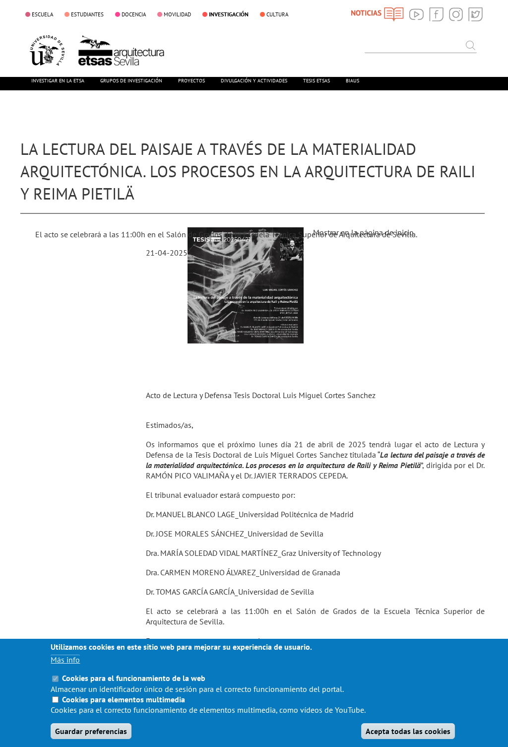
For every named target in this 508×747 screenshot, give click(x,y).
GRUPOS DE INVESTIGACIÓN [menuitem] (131, 80)
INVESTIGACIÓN (229, 14)
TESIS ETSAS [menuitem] (316, 80)
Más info (65, 660)
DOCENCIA (134, 14)
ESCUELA (42, 14)
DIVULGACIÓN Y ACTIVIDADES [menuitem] (254, 80)
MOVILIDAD (177, 14)
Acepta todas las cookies (408, 731)
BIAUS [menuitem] (352, 80)
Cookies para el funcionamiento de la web (133, 678)
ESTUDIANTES (87, 14)
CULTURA (277, 14)
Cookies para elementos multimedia (123, 699)
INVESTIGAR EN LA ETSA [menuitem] (57, 80)
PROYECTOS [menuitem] (191, 80)
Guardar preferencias (91, 731)
